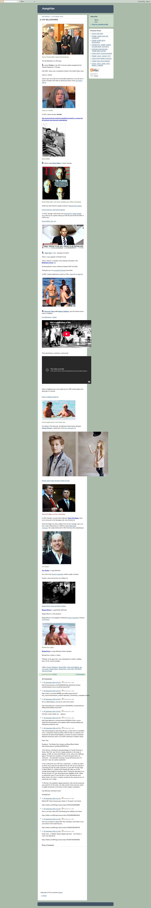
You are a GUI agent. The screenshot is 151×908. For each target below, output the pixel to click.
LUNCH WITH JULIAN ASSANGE (102, 53)
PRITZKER (78, 669)
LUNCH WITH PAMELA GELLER (101, 58)
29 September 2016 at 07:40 (52, 718)
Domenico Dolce (49, 311)
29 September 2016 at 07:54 (52, 728)
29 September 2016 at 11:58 (52, 819)
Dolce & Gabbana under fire (50, 397)
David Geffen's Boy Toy (49, 221)
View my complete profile (100, 24)
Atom (60, 892)
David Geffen (62, 667)
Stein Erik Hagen (47, 671)
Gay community (69, 428)
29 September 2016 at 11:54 (52, 798)
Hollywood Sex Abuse (75, 206)
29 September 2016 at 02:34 (52, 691)
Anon (96, 22)
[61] (81, 274)
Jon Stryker (45, 669)
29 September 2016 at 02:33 (52, 682)
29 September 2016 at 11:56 (52, 809)
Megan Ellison (54, 669)
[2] (45, 82)
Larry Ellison (45, 619)
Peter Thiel (70, 669)
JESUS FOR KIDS (97, 33)
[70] (54, 262)
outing (71, 274)
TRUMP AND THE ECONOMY (101, 61)
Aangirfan (48, 8)
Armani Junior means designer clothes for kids (56, 480)
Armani (49, 667)
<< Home (44, 895)
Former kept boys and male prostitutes (53, 210)
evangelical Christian (60, 270)
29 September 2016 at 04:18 (52, 699)
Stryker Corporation (57, 574)
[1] (75, 428)
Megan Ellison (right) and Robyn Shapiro (54, 606)
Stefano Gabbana (63, 311)
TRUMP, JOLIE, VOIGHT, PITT (101, 56)
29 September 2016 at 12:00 (52, 831)
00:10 (55, 674)
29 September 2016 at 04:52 (52, 711)
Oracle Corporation (73, 618)
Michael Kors (63, 669)
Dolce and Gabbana (73, 667)
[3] (83, 528)
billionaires (55, 667)
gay (81, 667)
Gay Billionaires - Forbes (49, 317)
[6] (74, 520)
